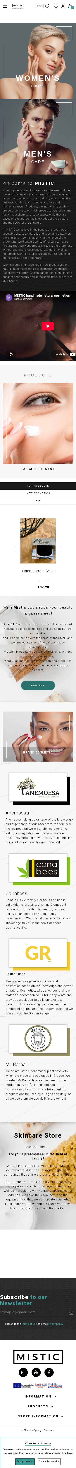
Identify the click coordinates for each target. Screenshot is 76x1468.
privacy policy (55, 1324)
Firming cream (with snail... (43, 571)
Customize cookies (49, 1461)
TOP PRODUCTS (38, 486)
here (69, 1453)
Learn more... (38, 685)
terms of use (29, 1324)
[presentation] (14, 548)
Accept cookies (25, 1461)
